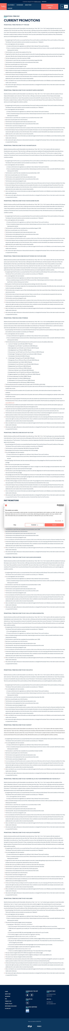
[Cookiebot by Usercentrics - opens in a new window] (58, 505)
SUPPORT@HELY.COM (51, 994)
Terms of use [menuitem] (8, 1001)
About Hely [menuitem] (8, 993)
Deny (15, 524)
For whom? (20, 5)
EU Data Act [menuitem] (8, 1008)
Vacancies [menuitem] (7, 996)
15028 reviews (37, 1)
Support (10, 8)
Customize (33, 524)
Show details (58, 520)
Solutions (11, 5)
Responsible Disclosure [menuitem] (11, 1006)
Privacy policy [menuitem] (8, 1003)
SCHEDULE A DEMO (49, 6)
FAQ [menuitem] (6, 998)
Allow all (54, 524)
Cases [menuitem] (6, 991)
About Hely (28, 5)
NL (62, 6)
